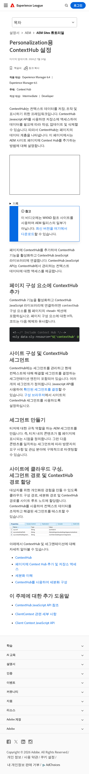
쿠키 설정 (48, 757)
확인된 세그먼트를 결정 (41, 389)
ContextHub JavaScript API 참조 (37, 605)
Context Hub (24, 89)
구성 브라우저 (34, 395)
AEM (28, 33)
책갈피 (18, 67)
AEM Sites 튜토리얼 (50, 33)
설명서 (14, 33)
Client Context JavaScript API (35, 623)
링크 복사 (34, 67)
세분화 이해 (24, 575)
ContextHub (23, 557)
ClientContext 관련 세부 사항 (36, 614)
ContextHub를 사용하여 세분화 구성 (41, 582)
